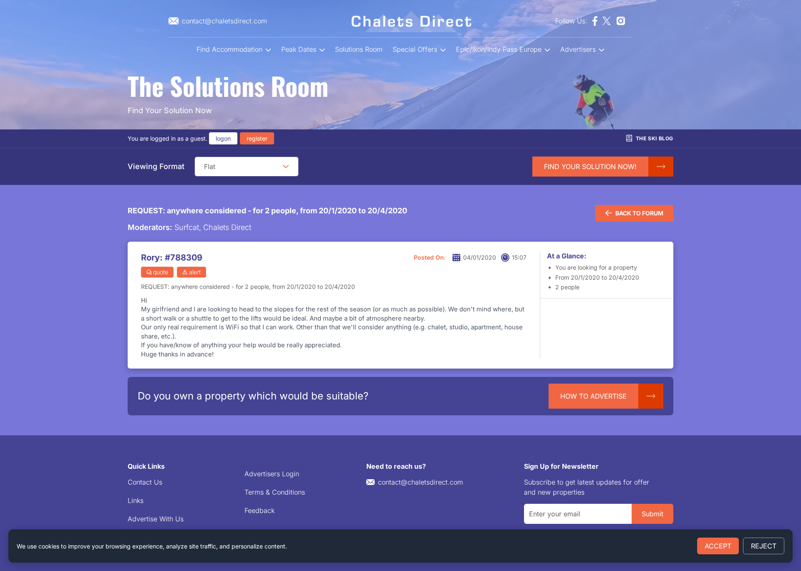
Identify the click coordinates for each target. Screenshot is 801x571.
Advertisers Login (271, 474)
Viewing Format (156, 166)
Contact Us (145, 482)
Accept (718, 546)
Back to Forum (639, 213)
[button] (285, 166)
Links (136, 500)
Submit (652, 514)
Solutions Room (359, 49)
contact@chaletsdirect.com (420, 482)
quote (160, 271)
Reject (763, 546)
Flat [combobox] (209, 166)
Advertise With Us (156, 519)
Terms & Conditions (274, 492)
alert (195, 271)
